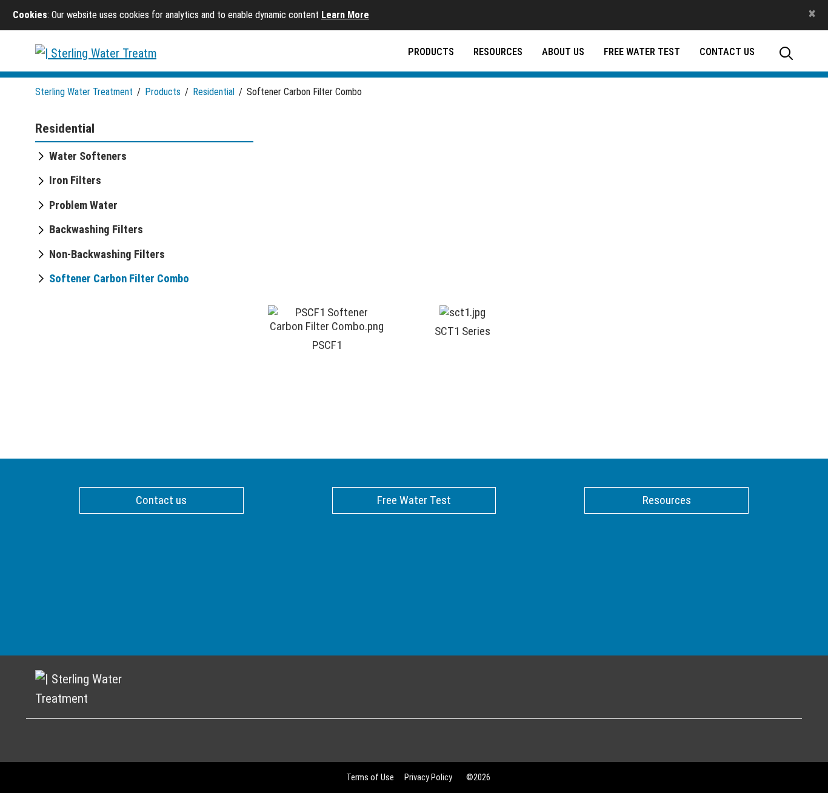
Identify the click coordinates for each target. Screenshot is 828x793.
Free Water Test (642, 52)
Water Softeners (88, 156)
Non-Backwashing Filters (107, 254)
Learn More (345, 15)
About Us (563, 52)
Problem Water (83, 205)
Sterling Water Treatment (84, 92)
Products (163, 92)
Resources (498, 52)
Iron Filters (75, 180)
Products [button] (431, 52)
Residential (214, 92)
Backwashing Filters (96, 229)
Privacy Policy (428, 777)
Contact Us (727, 52)
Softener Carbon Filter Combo (119, 278)
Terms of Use (370, 777)
